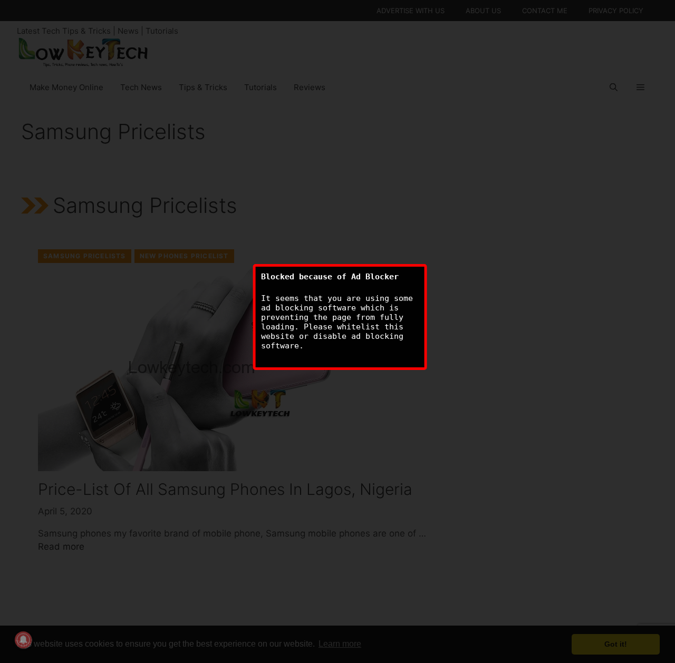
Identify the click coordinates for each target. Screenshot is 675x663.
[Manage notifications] (23, 639)
